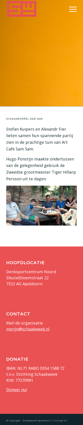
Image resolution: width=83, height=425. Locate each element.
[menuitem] (71, 9)
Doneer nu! (16, 389)
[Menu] (71, 9)
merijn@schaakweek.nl (27, 329)
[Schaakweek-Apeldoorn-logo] (34, 9)
